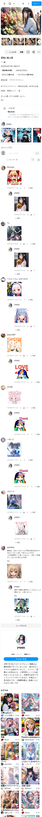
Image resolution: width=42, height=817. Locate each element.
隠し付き (12, 160)
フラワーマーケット (16, 80)
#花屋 (3, 91)
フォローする (21, 659)
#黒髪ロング (11, 91)
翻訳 (2, 100)
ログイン (36, 3)
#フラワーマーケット (8, 86)
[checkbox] (8, 160)
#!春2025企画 (23, 86)
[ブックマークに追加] (28, 52)
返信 (31, 188)
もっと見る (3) (21, 625)
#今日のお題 (33, 86)
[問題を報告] (24, 188)
